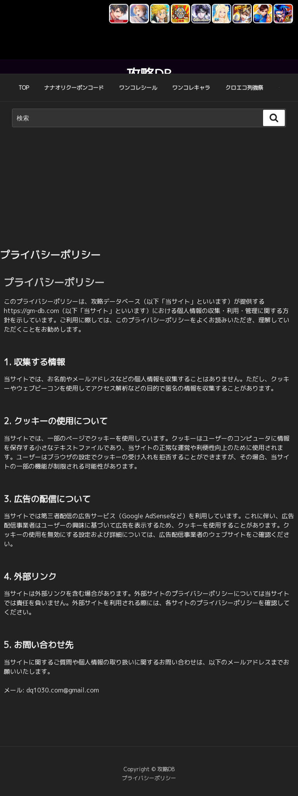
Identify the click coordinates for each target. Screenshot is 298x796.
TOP (24, 87)
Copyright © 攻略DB (149, 769)
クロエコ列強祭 (244, 87)
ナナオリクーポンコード (74, 87)
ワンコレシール (138, 87)
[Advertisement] (149, 189)
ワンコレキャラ (191, 87)
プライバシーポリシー (149, 778)
